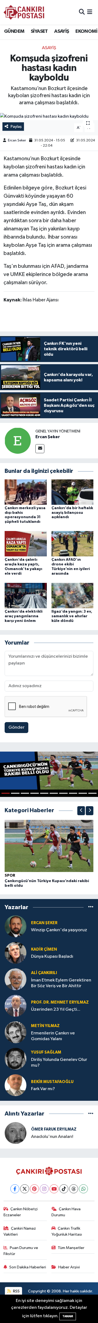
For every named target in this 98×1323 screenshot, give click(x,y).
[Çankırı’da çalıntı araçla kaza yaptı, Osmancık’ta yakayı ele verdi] (26, 543)
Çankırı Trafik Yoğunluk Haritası (66, 1231)
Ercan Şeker (17, 140)
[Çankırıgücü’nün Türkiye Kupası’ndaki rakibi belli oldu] (49, 845)
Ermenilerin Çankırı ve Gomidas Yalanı (53, 1036)
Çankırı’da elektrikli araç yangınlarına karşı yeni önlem (23, 616)
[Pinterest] (34, 1188)
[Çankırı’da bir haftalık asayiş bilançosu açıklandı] (72, 492)
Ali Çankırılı (44, 973)
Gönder (16, 727)
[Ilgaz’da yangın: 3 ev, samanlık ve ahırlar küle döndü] (72, 595)
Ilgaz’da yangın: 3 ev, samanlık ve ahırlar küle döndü (71, 616)
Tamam (67, 1316)
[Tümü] (90, 907)
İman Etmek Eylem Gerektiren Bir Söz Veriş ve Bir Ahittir (61, 983)
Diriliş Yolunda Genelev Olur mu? (59, 1062)
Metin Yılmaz (45, 1026)
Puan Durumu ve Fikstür (21, 1251)
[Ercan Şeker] (18, 440)
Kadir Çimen (44, 949)
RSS (16, 1291)
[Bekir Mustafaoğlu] (15, 1085)
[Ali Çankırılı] (15, 979)
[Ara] (82, 12)
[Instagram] (44, 1188)
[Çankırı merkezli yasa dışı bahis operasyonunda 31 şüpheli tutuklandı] (26, 492)
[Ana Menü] (89, 12)
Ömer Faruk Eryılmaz (53, 1129)
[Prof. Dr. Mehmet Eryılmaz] (15, 1006)
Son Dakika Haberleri (27, 1267)
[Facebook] (14, 1188)
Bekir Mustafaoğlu (52, 1082)
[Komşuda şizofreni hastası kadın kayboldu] (49, 116)
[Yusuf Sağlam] (15, 1059)
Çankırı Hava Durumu (66, 1212)
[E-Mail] (39, 448)
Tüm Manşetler (71, 1248)
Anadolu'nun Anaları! (52, 1136)
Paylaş (16, 126)
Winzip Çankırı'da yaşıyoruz (59, 930)
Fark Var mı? (43, 1089)
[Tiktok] (63, 1188)
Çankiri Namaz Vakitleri (20, 1231)
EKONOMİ (86, 31)
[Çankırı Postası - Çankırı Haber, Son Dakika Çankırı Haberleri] (24, 12)
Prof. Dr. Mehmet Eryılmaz (60, 1002)
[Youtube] (54, 1188)
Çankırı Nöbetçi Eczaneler (21, 1212)
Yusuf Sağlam (46, 1052)
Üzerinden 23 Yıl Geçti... (55, 1009)
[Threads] (73, 1188)
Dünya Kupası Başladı (52, 956)
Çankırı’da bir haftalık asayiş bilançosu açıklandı (72, 512)
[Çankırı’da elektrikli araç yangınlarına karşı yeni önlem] (26, 595)
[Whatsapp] (83, 1188)
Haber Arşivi (69, 1267)
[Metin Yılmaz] (15, 1032)
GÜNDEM (14, 31)
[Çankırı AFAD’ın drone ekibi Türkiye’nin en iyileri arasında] (72, 543)
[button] (81, 810)
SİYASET (39, 31)
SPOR (10, 875)
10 (92, 793)
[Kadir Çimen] (15, 953)
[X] (24, 1188)
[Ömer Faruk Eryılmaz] (15, 1133)
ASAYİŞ (61, 31)
